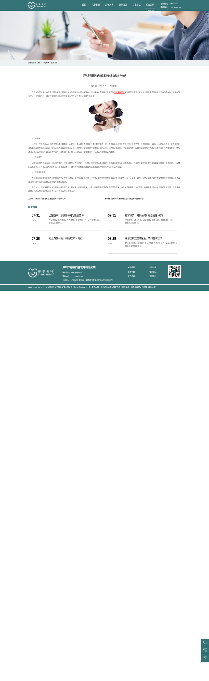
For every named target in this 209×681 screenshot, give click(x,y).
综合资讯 (150, 5)
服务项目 (123, 5)
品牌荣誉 (54, 62)
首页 (84, 5)
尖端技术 (109, 5)
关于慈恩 (96, 5)
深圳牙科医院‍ (119, 92)
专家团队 (137, 5)
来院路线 (150, 11)
